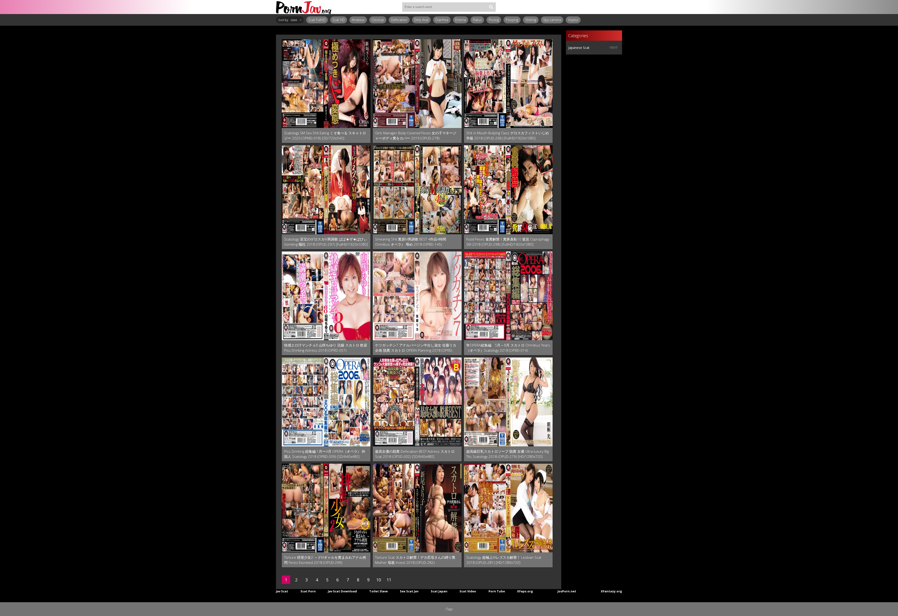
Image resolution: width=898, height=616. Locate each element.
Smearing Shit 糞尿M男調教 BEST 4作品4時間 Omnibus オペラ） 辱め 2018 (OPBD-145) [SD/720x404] (410, 242)
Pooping (512, 20)
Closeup (378, 20)
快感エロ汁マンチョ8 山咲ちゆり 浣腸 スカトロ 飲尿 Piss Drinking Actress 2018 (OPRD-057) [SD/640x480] (325, 348)
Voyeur (573, 20)
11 (389, 580)
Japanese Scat (579, 47)
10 (378, 580)
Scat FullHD (317, 20)
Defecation (399, 20)
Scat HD (339, 20)
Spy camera (552, 20)
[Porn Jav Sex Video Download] (304, 7)
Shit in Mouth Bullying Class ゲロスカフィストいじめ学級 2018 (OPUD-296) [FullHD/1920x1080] (507, 135)
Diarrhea (441, 20)
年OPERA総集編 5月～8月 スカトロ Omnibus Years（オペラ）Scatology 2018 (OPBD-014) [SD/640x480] (508, 348)
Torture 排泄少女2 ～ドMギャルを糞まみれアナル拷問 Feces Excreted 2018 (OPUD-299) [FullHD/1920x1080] (325, 560)
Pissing (494, 20)
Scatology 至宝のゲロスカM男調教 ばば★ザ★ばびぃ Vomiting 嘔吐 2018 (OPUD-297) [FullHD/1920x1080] (326, 242)
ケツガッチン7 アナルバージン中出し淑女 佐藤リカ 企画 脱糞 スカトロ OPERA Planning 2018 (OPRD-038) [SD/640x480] (415, 348)
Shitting (530, 20)
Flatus (477, 20)
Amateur (358, 20)
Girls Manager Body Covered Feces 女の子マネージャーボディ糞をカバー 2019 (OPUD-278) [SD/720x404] (415, 136)
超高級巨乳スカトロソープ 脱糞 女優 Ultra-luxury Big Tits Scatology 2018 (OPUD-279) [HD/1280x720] (507, 454)
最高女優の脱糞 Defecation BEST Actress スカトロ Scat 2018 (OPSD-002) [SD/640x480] (415, 454)
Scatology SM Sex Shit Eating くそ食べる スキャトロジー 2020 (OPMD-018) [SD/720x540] (325, 135)
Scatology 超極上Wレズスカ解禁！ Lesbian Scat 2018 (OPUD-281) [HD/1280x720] (503, 560)
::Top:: (449, 609)
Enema (460, 20)
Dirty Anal (421, 20)
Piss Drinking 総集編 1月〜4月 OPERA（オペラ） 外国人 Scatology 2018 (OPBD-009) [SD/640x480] (324, 454)
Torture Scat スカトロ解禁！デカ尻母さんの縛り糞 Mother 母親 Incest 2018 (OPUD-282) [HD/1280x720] (415, 560)
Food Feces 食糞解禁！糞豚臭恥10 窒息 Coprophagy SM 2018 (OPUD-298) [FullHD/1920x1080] (507, 242)
